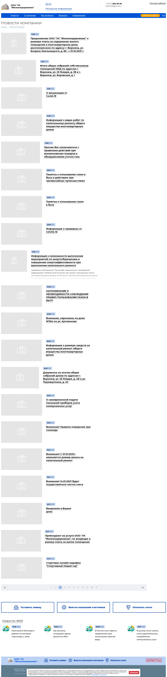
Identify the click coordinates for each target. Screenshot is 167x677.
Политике (94, 674)
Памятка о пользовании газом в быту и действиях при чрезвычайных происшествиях (65, 177)
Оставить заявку (58, 660)
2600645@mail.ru (114, 6)
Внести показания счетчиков (88, 660)
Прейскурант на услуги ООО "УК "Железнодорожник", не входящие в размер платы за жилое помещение (67, 538)
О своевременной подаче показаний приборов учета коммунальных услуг (63, 402)
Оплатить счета (118, 660)
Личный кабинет (158, 3)
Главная (4, 27)
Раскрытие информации (59, 8)
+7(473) (114, 4)
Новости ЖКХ (12, 621)
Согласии (103, 674)
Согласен (134, 673)
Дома (48, 4)
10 (92, 587)
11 (96, 587)
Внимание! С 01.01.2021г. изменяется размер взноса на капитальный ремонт (64, 457)
